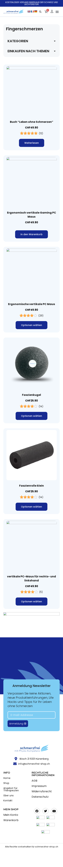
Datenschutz (40, 797)
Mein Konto (10, 815)
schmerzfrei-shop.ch (46, 846)
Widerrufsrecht (42, 791)
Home (6, 778)
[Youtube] (54, 811)
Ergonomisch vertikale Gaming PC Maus (31, 215)
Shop (6, 783)
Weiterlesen (31, 143)
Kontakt (7, 800)
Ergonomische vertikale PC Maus (31, 304)
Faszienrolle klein (31, 486)
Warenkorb (10, 820)
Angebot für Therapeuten (11, 789)
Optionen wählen (31, 325)
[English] (28, 11)
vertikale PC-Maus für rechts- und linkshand (31, 578)
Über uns (8, 795)
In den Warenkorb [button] (31, 234)
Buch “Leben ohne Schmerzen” (31, 122)
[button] (57, 11)
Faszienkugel (31, 395)
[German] (35, 11)
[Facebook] (37, 811)
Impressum (39, 786)
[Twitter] (46, 811)
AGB (34, 781)
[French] (32, 11)
